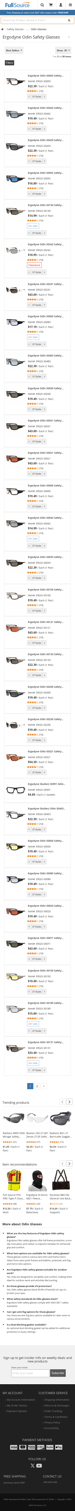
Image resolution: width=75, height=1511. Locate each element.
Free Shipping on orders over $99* (37, 13)
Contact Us (52, 1476)
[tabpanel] (37, 569)
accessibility (51, 1428)
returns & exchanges (56, 1405)
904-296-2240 (50, 1482)
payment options (17, 1411)
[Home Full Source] (2, 29)
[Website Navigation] (70, 5)
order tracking (53, 1411)
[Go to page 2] (44, 1086)
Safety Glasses (15, 29)
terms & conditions (56, 1417)
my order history (17, 1405)
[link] (47, 83)
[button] (62, 1102)
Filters (9, 62)
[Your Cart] (52, 5)
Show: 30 (62, 50)
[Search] (69, 20)
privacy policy (52, 1422)
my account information (21, 1399)
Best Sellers (13, 50)
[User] (61, 5)
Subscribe (58, 1373)
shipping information (56, 1399)
